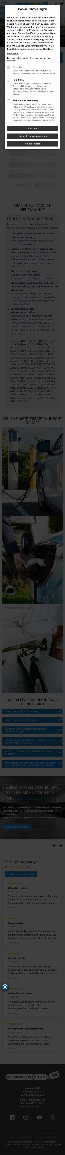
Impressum (12, 53)
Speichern (32, 128)
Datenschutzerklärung (23, 49)
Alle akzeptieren (33, 143)
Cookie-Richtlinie (43, 49)
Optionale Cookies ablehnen (32, 136)
